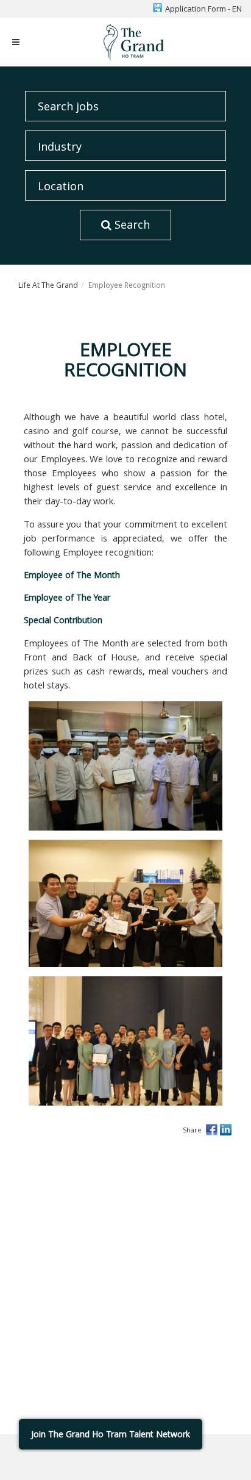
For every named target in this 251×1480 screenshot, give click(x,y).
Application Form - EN (203, 8)
